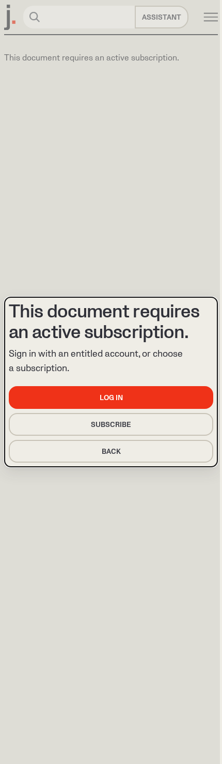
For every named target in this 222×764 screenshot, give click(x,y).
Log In (111, 397)
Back (111, 451)
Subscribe (111, 424)
